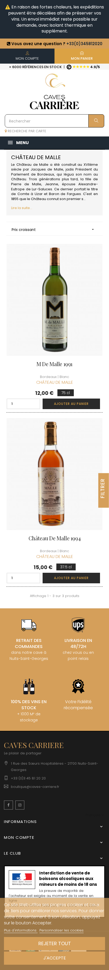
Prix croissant (53, 229)
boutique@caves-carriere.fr (35, 786)
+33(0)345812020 (84, 43)
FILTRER (102, 488)
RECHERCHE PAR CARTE (26, 131)
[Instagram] (20, 805)
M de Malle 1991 (54, 364)
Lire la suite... (21, 207)
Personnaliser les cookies (61, 930)
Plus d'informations (21, 930)
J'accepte (54, 958)
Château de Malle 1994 (55, 538)
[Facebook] (8, 805)
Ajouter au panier (71, 403)
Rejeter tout (54, 943)
